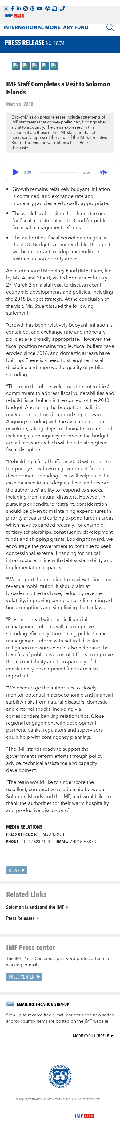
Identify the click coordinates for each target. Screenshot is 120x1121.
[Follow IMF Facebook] (12, 8)
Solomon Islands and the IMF (35, 907)
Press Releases (20, 918)
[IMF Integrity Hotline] (62, 8)
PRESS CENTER (21, 977)
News (14, 870)
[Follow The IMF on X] (6, 8)
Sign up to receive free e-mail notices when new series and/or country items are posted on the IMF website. (60, 1018)
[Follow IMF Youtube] (39, 8)
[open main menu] (109, 13)
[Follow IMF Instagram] (25, 8)
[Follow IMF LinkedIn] (19, 8)
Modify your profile (91, 1036)
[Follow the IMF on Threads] (32, 8)
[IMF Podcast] (47, 8)
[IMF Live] (84, 1112)
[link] (16, 66)
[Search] (110, 27)
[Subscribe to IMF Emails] (54, 8)
